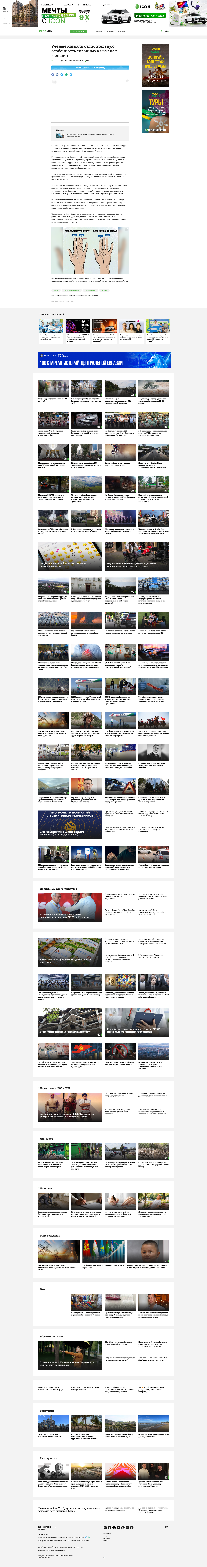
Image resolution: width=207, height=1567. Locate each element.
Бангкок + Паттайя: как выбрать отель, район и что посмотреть (119, 1435)
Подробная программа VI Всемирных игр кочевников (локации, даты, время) (62, 833)
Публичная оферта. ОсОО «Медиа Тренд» (51, 1550)
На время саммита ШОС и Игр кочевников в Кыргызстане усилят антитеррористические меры (153, 531)
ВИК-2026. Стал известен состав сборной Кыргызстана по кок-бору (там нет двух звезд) (153, 733)
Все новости (77, 31)
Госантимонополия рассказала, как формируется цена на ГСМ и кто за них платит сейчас (86, 867)
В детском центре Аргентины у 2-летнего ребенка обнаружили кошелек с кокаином (119, 1315)
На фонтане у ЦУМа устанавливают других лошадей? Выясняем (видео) (86, 994)
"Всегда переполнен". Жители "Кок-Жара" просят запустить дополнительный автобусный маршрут (84, 1165)
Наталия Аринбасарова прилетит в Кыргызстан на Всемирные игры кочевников (120, 829)
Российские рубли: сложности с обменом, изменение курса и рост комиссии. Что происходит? (52, 1064)
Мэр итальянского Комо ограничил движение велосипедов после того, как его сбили (131, 564)
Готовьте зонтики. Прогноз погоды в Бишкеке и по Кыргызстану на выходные (67, 1363)
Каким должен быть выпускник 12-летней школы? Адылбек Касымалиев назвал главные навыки (120, 958)
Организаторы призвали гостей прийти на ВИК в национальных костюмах (119, 814)
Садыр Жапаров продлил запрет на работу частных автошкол (153, 866)
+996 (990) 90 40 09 (56, 1540)
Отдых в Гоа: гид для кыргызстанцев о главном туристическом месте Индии (83, 1436)
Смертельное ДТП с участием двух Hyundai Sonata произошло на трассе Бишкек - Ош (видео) (52, 800)
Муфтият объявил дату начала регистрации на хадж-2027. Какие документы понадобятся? (119, 1389)
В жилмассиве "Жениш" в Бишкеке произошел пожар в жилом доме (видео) (53, 531)
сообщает (90, 151)
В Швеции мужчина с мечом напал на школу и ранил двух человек (120, 632)
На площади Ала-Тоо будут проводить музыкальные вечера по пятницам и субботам (69, 1509)
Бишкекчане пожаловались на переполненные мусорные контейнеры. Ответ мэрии (51, 1164)
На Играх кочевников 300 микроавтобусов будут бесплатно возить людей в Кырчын (119, 433)
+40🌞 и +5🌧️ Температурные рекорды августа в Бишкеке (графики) (151, 1389)
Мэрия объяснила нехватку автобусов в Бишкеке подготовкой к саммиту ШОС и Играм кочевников (153, 498)
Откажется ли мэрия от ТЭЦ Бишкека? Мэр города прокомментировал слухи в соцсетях (150, 1065)
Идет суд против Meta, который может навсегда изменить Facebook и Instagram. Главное (153, 995)
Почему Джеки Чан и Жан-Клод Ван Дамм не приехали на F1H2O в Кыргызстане (120, 912)
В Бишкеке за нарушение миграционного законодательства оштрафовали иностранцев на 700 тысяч (53, 666)
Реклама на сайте (43, 1534)
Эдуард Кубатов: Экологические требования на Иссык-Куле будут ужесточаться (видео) (152, 896)
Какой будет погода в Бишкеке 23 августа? (52, 400)
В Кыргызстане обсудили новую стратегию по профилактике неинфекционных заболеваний (152, 941)
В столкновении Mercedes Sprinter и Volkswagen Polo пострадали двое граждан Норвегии (120, 800)
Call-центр (111, 31)
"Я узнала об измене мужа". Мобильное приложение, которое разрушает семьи (90, 135)
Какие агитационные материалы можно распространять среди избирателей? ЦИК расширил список (85, 766)
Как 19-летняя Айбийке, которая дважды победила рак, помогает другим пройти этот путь (85, 733)
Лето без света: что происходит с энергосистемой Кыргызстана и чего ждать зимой (52, 733)
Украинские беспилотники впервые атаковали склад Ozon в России (85, 633)
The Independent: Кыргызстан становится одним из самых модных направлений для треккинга (84, 498)
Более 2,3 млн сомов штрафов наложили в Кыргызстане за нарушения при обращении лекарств (50, 766)
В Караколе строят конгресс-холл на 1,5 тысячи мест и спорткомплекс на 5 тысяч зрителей (119, 600)
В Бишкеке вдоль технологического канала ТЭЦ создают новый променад (118, 401)
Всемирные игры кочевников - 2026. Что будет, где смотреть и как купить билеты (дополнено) (67, 1115)
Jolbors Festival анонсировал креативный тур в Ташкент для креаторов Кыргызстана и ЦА (118, 1484)
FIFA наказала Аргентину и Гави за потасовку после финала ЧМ (153, 632)
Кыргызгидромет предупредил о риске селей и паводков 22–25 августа (152, 401)
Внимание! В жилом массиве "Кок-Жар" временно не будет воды (153, 1359)
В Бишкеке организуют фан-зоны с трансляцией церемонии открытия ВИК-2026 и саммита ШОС (86, 1485)
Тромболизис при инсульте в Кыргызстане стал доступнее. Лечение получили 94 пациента (152, 699)
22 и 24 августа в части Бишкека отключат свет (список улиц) (118, 1343)
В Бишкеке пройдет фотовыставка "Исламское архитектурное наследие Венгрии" (153, 1510)
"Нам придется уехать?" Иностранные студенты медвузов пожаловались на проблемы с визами (52, 996)
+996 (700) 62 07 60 (78, 1537)
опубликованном (58, 151)
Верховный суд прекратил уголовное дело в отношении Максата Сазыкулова (83, 800)
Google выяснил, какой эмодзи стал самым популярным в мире (63, 564)
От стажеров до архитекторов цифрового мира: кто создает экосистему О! (131, 337)
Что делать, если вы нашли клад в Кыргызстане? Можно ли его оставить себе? (52, 1214)
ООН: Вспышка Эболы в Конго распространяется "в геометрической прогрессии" (118, 665)
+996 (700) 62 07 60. (94, 296)
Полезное (121, 31)
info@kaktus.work (51, 1537)
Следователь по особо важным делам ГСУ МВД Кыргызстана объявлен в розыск (151, 800)
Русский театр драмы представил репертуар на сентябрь (119, 1509)
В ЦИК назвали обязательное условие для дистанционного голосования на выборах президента (117, 700)
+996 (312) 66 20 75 (65, 1537)
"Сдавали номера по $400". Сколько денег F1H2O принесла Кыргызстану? (120, 896)
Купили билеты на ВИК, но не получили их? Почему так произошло (151, 829)
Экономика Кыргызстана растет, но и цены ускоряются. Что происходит (85, 1064)
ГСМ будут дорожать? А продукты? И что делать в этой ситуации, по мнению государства (86, 699)
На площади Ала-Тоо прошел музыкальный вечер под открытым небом (50, 433)
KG (166, 1527)
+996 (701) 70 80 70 (69, 1540)
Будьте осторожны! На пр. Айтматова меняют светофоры (51, 1388)
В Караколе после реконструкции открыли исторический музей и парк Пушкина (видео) (52, 599)
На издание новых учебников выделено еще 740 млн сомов (66, 960)
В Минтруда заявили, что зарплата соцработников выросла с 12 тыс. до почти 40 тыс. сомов (53, 867)
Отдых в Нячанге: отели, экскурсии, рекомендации (49, 1435)
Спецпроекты (100, 31)
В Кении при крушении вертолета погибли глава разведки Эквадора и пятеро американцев (153, 1315)
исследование (90, 290)
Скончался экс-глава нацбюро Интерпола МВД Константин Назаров (151, 765)
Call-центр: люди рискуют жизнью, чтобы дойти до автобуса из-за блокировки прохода (120, 1164)
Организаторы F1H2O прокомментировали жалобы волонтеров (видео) (151, 912)
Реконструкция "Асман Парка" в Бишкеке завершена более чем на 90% (86, 401)
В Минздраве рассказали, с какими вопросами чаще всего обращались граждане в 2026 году (86, 599)
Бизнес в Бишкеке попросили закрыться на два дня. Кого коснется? (117, 1111)
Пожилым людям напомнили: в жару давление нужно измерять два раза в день (152, 1214)
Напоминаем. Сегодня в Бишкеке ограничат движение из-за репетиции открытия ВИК (152, 1344)
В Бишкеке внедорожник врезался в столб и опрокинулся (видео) (86, 530)
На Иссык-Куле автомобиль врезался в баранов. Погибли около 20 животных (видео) (120, 497)
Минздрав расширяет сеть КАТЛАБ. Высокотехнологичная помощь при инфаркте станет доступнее (86, 665)
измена (104, 290)
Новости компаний (52, 314)
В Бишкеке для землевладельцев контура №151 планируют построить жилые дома (152, 433)
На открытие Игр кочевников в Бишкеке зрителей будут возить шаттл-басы (85, 433)
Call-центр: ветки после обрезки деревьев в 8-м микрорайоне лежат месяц (153, 1164)
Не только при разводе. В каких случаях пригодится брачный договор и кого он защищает (118, 1214)
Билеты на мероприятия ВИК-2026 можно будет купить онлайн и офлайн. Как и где (153, 814)
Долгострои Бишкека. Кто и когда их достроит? (65, 1032)
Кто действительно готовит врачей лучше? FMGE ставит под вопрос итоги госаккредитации (133, 1030)
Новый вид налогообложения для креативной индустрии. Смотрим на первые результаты (119, 995)
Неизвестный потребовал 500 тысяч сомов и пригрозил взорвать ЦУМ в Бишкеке (86, 465)
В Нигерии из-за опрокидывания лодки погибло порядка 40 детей (85, 1314)
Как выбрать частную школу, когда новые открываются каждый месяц (51, 337)
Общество (54, 61)
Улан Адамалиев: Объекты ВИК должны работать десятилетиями (152, 1095)
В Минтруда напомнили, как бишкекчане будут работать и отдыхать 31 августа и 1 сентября (152, 1111)
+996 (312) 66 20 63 (83, 1540)
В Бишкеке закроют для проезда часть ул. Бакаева (85, 1388)
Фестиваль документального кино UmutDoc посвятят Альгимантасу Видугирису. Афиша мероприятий (53, 1484)
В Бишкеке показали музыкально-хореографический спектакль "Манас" (120, 531)
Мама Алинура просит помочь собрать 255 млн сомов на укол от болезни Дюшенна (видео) (147, 1266)
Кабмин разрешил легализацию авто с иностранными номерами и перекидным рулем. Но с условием (153, 665)
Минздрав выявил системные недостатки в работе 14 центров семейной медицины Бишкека (119, 765)
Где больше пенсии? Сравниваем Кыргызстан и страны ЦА (103, 1266)
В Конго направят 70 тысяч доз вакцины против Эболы (151, 956)
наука (56, 290)
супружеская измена (72, 290)
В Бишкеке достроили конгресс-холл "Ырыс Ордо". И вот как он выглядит (52, 465)
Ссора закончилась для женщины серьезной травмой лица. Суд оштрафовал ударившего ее (119, 867)
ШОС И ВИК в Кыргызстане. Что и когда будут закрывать (119, 1095)
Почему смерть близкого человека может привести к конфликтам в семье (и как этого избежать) (86, 1214)
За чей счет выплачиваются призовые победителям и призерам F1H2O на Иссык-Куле (65, 915)
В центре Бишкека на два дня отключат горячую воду (117, 464)
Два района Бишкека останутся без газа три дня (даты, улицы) (120, 1359)
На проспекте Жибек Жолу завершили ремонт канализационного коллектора (152, 465)
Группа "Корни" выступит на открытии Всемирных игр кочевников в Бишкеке (151, 1484)
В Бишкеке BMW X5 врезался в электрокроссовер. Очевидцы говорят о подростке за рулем (51, 497)
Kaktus (87, 61)
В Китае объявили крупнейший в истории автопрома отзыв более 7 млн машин (52, 633)
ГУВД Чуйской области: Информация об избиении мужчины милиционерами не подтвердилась (151, 600)
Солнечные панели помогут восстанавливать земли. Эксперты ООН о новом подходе (119, 941)
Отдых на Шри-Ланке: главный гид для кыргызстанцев (153, 1435)
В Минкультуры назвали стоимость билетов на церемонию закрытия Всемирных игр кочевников (53, 699)
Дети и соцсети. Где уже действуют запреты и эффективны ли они (120, 1063)
